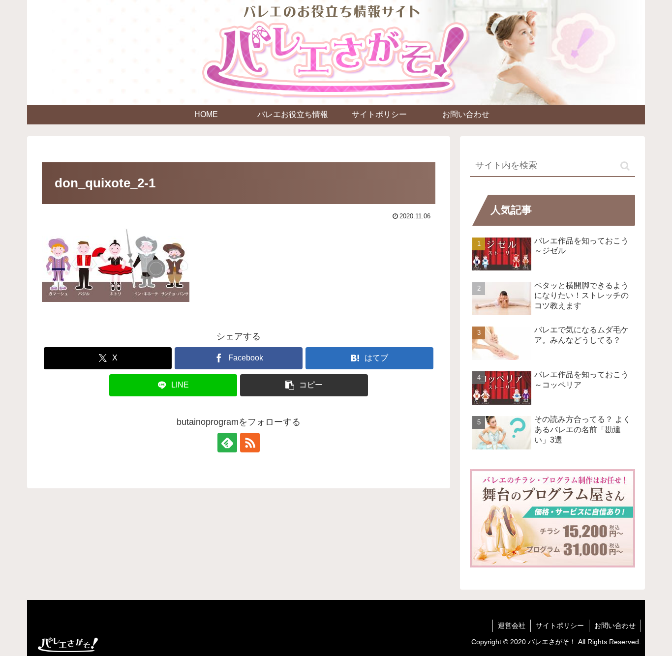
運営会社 (511, 625)
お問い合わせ (615, 625)
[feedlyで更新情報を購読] (227, 442)
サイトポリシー (560, 625)
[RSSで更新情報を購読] (250, 442)
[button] (304, 385)
